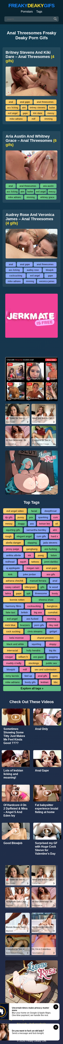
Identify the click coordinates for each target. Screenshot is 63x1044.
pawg (41, 555)
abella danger (13, 542)
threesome (41, 593)
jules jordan (29, 574)
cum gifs (41, 536)
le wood (53, 587)
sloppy (52, 644)
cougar (9, 656)
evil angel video (15, 510)
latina (8, 593)
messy (50, 113)
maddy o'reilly (13, 663)
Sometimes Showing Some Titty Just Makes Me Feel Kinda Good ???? (14, 736)
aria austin (48, 186)
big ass (38, 612)
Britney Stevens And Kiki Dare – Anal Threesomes (30, 56)
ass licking (12, 107)
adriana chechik (14, 580)
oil (56, 523)
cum (55, 517)
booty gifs (30, 682)
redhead (10, 561)
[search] (55, 19)
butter (52, 107)
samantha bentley (36, 530)
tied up (28, 675)
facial (34, 510)
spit (28, 593)
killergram (30, 587)
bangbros (52, 606)
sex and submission (46, 669)
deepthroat (50, 510)
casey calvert (12, 587)
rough (8, 536)
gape (25, 113)
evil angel (13, 113)
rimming (48, 119)
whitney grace (47, 197)
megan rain (33, 568)
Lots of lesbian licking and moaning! (13, 774)
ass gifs (51, 574)
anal (11, 102)
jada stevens (50, 542)
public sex (51, 663)
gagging (53, 656)
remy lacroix (12, 675)
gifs (42, 587)
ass (32, 523)
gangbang (31, 549)
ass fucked (32, 618)
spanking (43, 517)
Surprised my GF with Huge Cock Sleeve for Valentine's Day (46, 848)
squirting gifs (13, 530)
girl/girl (53, 631)
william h (23, 656)
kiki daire (37, 113)
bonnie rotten (17, 599)
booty (55, 593)
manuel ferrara (38, 580)
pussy (21, 517)
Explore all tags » (32, 688)
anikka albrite (13, 555)
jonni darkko (51, 561)
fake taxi (10, 612)
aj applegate (13, 568)
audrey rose (33, 270)
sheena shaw (46, 599)
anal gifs (42, 675)
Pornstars (27, 11)
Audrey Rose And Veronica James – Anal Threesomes (30, 219)
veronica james (46, 281)
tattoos (35, 561)
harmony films (13, 606)
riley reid (53, 625)
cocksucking (15, 275)
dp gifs (8, 517)
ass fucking (50, 549)
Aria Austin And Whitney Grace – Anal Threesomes (31, 140)
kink (10, 574)
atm (24, 107)
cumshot (52, 612)
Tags (39, 11)
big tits (52, 650)
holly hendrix (33, 650)
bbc (56, 682)
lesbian (44, 682)
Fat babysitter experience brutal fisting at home (46, 809)
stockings (34, 663)
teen (55, 675)
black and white (15, 644)
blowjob (49, 270)
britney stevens (37, 107)
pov (31, 517)
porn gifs (39, 625)
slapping (32, 542)
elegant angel (24, 536)
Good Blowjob (13, 843)
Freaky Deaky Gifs (36, 1040)
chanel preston (45, 637)
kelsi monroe (16, 637)
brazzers (25, 625)
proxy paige (12, 549)
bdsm (54, 555)
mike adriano (16, 119)
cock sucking (13, 631)
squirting (36, 644)
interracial (12, 650)
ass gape (38, 656)
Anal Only (41, 728)
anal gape (25, 102)
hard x (54, 536)
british (24, 612)
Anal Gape (42, 770)
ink (29, 555)
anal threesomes (45, 102)
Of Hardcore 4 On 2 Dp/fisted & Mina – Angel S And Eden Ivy (15, 810)
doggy (21, 523)
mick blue (10, 625)
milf (33, 119)
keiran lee (44, 523)
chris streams (34, 631)
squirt (23, 561)
